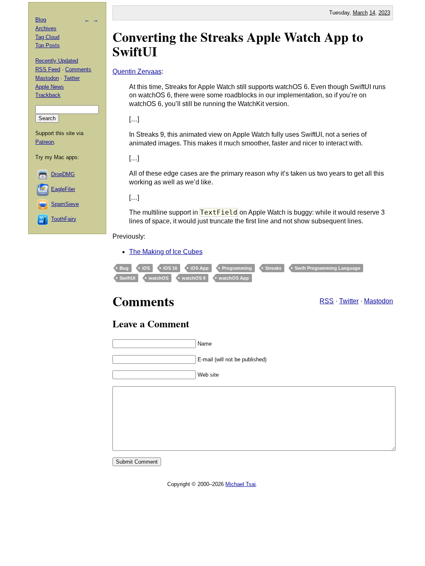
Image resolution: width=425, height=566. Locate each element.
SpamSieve (65, 204)
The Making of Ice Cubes (166, 251)
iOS (146, 268)
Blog (40, 20)
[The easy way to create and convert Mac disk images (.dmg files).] (43, 174)
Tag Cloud (47, 37)
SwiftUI (127, 278)
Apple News (49, 87)
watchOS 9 (193, 278)
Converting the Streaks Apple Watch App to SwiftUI (237, 44)
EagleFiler (63, 189)
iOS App (200, 268)
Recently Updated (56, 61)
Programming (237, 268)
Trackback (48, 95)
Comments (78, 69)
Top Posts (47, 45)
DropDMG (63, 174)
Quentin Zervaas (136, 71)
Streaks (273, 268)
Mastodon (378, 301)
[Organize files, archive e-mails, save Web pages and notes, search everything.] (43, 189)
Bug (124, 268)
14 (372, 13)
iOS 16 (170, 268)
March (360, 13)
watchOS (159, 278)
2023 (384, 13)
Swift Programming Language (327, 268)
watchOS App (234, 278)
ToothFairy (63, 219)
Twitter (349, 301)
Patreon (44, 142)
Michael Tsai (240, 484)
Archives (45, 28)
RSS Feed (47, 69)
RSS (327, 301)
